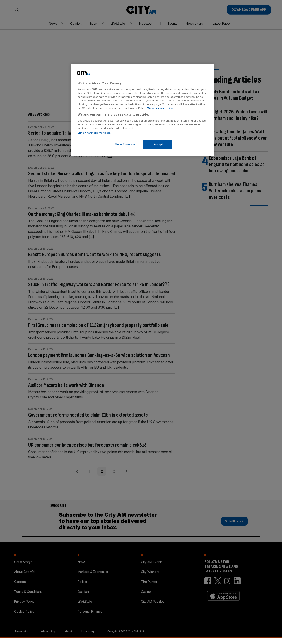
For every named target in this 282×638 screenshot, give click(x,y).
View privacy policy (160, 108)
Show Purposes (125, 144)
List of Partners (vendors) (95, 132)
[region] (142, 110)
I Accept (157, 144)
